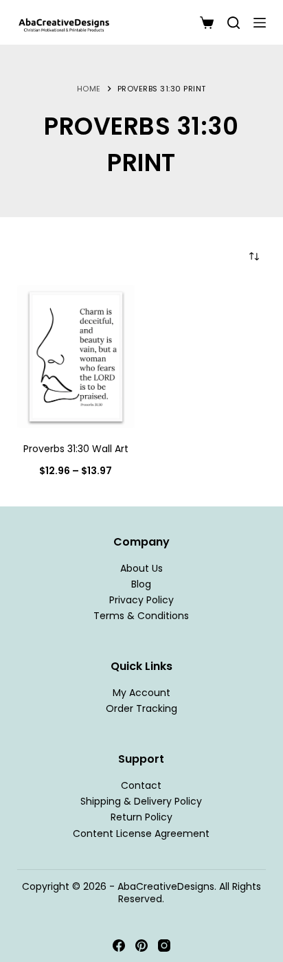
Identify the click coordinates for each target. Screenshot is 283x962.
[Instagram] (164, 945)
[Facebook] (119, 945)
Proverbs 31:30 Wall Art (75, 449)
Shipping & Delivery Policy (141, 801)
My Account (141, 693)
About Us (141, 568)
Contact (141, 785)
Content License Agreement (141, 833)
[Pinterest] (141, 945)
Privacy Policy (141, 600)
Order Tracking (141, 708)
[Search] (233, 22)
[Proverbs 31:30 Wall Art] (76, 356)
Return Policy (141, 817)
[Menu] (259, 22)
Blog (141, 584)
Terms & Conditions (141, 616)
